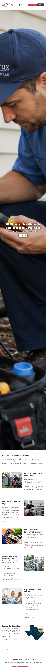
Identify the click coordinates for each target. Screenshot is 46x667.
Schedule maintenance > (30, 547)
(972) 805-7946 (23, 5)
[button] (40, 4)
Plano (15, 639)
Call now (14, 666)
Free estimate (32, 4)
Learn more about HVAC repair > (32, 493)
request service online (22, 666)
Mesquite (6, 639)
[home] (8, 5)
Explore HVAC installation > (8, 521)
